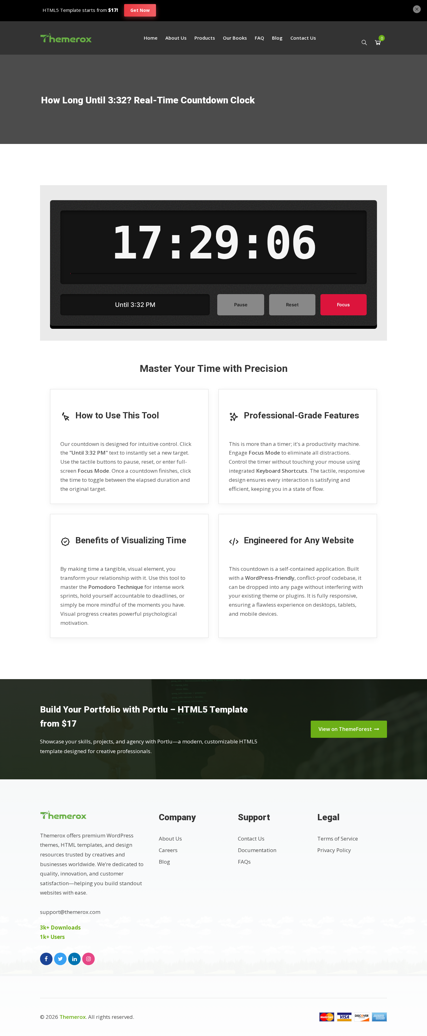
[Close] (417, 8)
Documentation (257, 850)
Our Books (235, 38)
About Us (176, 38)
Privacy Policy (334, 850)
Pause (241, 304)
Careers (168, 850)
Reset (292, 304)
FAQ (259, 38)
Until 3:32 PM (135, 304)
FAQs (244, 861)
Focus (343, 304)
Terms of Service (337, 838)
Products (204, 38)
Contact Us (303, 38)
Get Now (140, 10)
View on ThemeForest (346, 729)
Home (151, 38)
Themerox (72, 1016)
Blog (277, 38)
